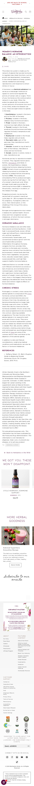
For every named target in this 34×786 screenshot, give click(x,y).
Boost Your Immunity (24, 653)
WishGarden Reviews (24, 670)
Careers (5, 643)
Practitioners (6, 648)
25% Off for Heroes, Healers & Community (9, 687)
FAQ (4, 690)
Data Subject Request (9, 707)
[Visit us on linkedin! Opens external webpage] (17, 757)
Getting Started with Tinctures (23, 650)
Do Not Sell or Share (9, 710)
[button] (3, 12)
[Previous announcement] (4, 3)
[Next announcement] (30, 3)
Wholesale (6, 646)
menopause (12, 163)
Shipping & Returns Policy (8, 693)
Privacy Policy (7, 696)
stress (29, 293)
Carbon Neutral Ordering (22, 667)
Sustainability (22, 662)
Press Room (6, 641)
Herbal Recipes (22, 659)
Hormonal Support (12, 445)
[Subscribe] (28, 597)
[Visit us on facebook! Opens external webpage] (12, 757)
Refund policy (7, 701)
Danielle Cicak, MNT (19, 59)
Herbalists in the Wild (15, 18)
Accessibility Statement (6, 705)
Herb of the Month (23, 640)
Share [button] (6, 66)
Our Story (6, 638)
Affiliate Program (8, 651)
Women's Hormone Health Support (23, 656)
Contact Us (6, 681)
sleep (12, 332)
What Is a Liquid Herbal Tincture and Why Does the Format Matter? (24, 645)
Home (6, 18)
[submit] (28, 746)
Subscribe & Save (8, 684)
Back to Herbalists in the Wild (18, 452)
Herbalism (20, 664)
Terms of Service (8, 699)
